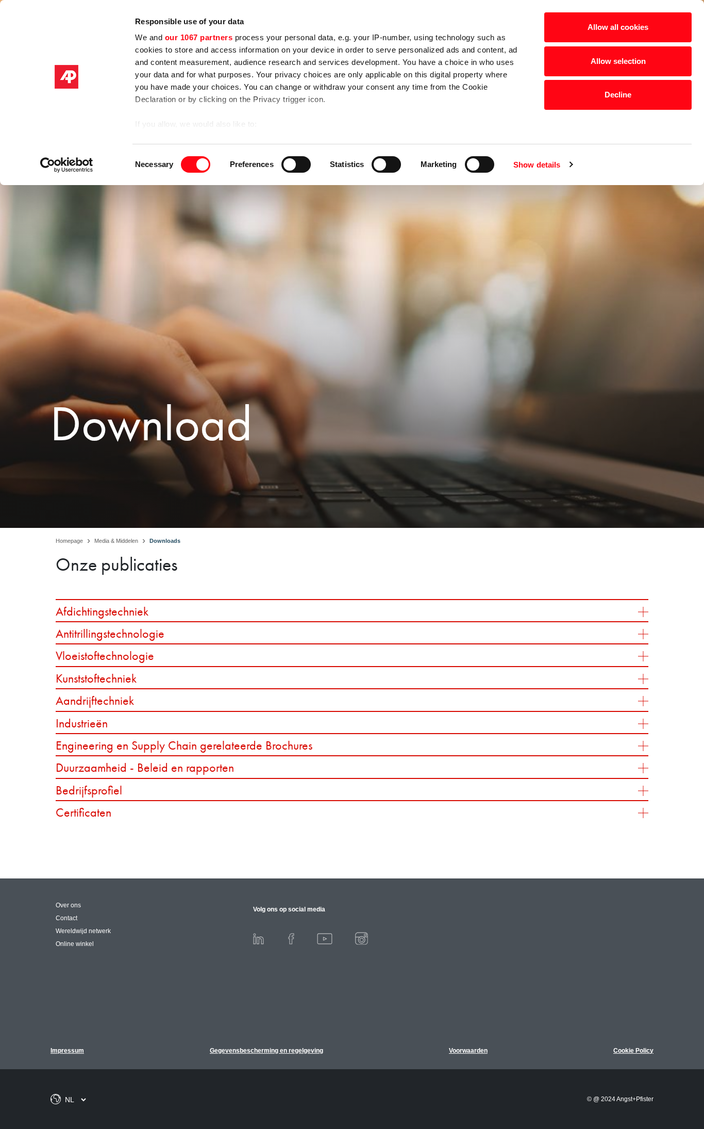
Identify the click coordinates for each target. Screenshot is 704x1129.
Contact (66, 918)
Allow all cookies (618, 27)
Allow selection (618, 61)
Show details (536, 164)
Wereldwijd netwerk (83, 931)
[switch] (296, 164)
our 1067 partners (199, 37)
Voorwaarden (468, 1050)
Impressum (67, 1050)
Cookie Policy (633, 1050)
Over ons (68, 905)
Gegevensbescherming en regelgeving (266, 1050)
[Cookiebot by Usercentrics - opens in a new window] (67, 165)
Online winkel (75, 944)
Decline (618, 94)
